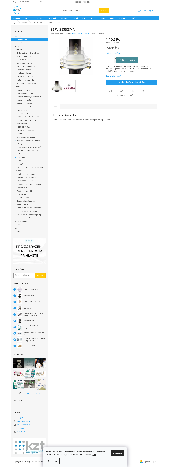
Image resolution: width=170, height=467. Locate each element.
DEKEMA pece (22, 43)
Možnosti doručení (113, 53)
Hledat (104, 10)
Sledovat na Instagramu (31, 393)
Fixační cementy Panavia (26, 174)
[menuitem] (16, 18)
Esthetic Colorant (24, 73)
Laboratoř (18, 86)
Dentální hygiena (21, 221)
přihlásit (142, 82)
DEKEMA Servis (22, 39)
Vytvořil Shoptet (150, 462)
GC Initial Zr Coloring (25, 76)
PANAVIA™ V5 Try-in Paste (27, 177)
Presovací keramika (24, 107)
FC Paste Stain (23, 113)
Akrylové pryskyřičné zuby (28, 150)
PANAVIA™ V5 (22, 187)
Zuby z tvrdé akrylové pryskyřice (30, 147)
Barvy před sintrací (24, 70)
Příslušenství (22, 157)
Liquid (19, 134)
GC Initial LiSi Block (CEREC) (27, 66)
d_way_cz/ (21, 431)
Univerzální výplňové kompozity (29, 214)
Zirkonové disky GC (24, 56)
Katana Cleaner (23, 204)
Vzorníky (21, 164)
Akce (16, 228)
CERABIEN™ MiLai (24, 127)
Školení (17, 224)
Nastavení (52, 461)
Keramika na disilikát (25, 103)
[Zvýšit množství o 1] (115, 58)
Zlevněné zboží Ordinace (26, 218)
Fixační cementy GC (24, 191)
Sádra (20, 161)
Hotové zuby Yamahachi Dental (28, 140)
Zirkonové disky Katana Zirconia (29, 53)
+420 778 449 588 (23, 424)
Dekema (18, 36)
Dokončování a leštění (25, 154)
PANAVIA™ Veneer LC (25, 181)
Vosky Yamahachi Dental (26, 137)
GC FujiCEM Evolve (24, 198)
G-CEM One (22, 194)
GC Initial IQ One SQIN (26, 130)
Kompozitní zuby (24, 144)
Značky (17, 231)
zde (94, 454)
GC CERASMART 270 (24, 63)
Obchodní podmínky (82, 2)
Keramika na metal (24, 100)
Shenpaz (18, 46)
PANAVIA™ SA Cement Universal (29, 184)
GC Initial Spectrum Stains (27, 120)
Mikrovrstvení (22, 123)
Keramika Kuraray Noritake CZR (29, 97)
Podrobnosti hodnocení (81, 33)
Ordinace (18, 171)
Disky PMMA (21, 60)
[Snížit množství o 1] (115, 61)
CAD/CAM (18, 49)
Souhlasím (117, 453)
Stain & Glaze (22, 110)
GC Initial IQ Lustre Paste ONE (29, 117)
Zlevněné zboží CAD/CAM (26, 83)
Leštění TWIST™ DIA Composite (29, 208)
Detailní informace (113, 76)
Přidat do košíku (128, 60)
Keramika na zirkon (24, 90)
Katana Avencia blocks (25, 80)
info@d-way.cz (22, 418)
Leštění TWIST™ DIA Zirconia (28, 211)
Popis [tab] (55, 106)
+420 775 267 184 (23, 421)
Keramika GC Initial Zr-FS (27, 93)
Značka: (98, 33)
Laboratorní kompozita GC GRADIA (30, 167)
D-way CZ (20, 428)
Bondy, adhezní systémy (26, 201)
